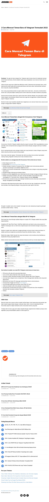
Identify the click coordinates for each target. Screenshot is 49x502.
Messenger (5, 351)
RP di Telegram (23, 282)
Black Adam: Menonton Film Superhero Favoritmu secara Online (17, 476)
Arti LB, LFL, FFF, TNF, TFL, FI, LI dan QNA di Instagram (18, 424)
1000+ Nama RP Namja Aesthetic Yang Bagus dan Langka (19, 451)
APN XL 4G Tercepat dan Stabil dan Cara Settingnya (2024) (16, 386)
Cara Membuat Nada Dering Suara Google (19, 107)
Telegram (12, 351)
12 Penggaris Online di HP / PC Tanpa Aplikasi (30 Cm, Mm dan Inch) (21, 456)
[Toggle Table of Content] (8, 113)
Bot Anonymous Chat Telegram (17, 164)
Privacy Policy (12, 490)
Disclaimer (6, 490)
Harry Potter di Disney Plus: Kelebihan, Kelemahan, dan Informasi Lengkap (19, 473)
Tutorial (6, 7)
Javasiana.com (5, 29)
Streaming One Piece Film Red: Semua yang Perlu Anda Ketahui (16, 482)
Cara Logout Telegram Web (16, 295)
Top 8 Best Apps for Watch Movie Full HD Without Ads (18, 429)
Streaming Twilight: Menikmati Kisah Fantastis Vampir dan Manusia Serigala (19, 478)
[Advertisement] (24, 18)
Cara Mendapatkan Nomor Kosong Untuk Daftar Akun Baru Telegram (26, 212)
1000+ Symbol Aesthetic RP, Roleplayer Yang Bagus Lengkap (19, 438)
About (2, 490)
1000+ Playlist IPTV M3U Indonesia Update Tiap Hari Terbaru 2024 (21, 433)
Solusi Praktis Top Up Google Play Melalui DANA (13, 480)
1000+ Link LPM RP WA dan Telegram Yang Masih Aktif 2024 (19, 442)
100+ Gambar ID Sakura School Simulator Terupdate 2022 (19, 461)
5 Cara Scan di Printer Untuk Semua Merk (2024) (13, 401)
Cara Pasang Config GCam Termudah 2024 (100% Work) (15, 394)
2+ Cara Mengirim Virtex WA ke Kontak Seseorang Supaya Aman (20, 447)
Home (2, 7)
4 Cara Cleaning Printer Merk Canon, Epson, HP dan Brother (16, 408)
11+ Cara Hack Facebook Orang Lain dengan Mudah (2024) (16, 415)
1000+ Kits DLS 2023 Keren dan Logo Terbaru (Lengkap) (18, 465)
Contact (17, 490)
